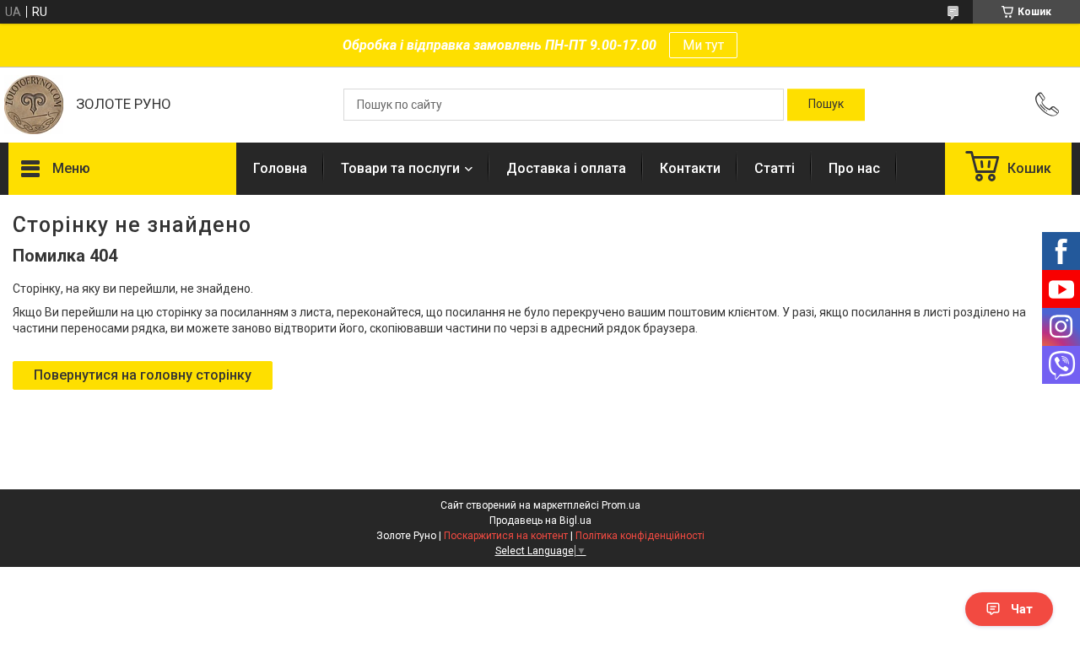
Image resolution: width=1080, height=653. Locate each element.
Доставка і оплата (566, 168)
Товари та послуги (400, 168)
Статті (774, 168)
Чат (1022, 609)
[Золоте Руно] (33, 104)
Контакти (690, 168)
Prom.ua (621, 505)
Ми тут (703, 45)
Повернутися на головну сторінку (142, 375)
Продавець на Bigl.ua (540, 520)
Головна (280, 168)
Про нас (854, 168)
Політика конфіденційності (640, 536)
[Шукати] (826, 105)
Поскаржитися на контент (506, 536)
